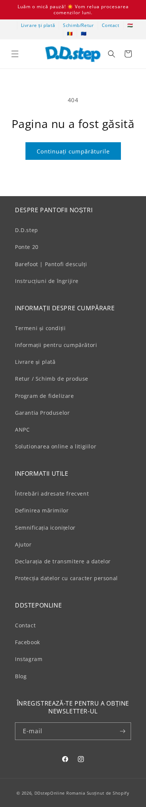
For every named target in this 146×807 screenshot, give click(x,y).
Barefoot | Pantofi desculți (51, 264)
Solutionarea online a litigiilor (55, 446)
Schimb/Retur (78, 25)
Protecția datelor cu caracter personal (66, 578)
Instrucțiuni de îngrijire (47, 280)
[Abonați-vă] (122, 731)
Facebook (27, 642)
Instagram (28, 659)
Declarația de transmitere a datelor (63, 561)
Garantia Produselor (42, 412)
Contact (110, 25)
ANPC (22, 429)
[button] (15, 54)
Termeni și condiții (40, 328)
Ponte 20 (27, 246)
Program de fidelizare (44, 395)
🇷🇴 (70, 33)
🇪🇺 (84, 33)
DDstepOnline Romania (59, 793)
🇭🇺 (130, 25)
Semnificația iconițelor (45, 527)
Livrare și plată (38, 25)
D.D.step (26, 230)
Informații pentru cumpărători (56, 344)
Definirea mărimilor (42, 510)
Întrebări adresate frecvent (52, 493)
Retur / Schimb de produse (51, 378)
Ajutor (23, 544)
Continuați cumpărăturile (73, 151)
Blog (21, 676)
